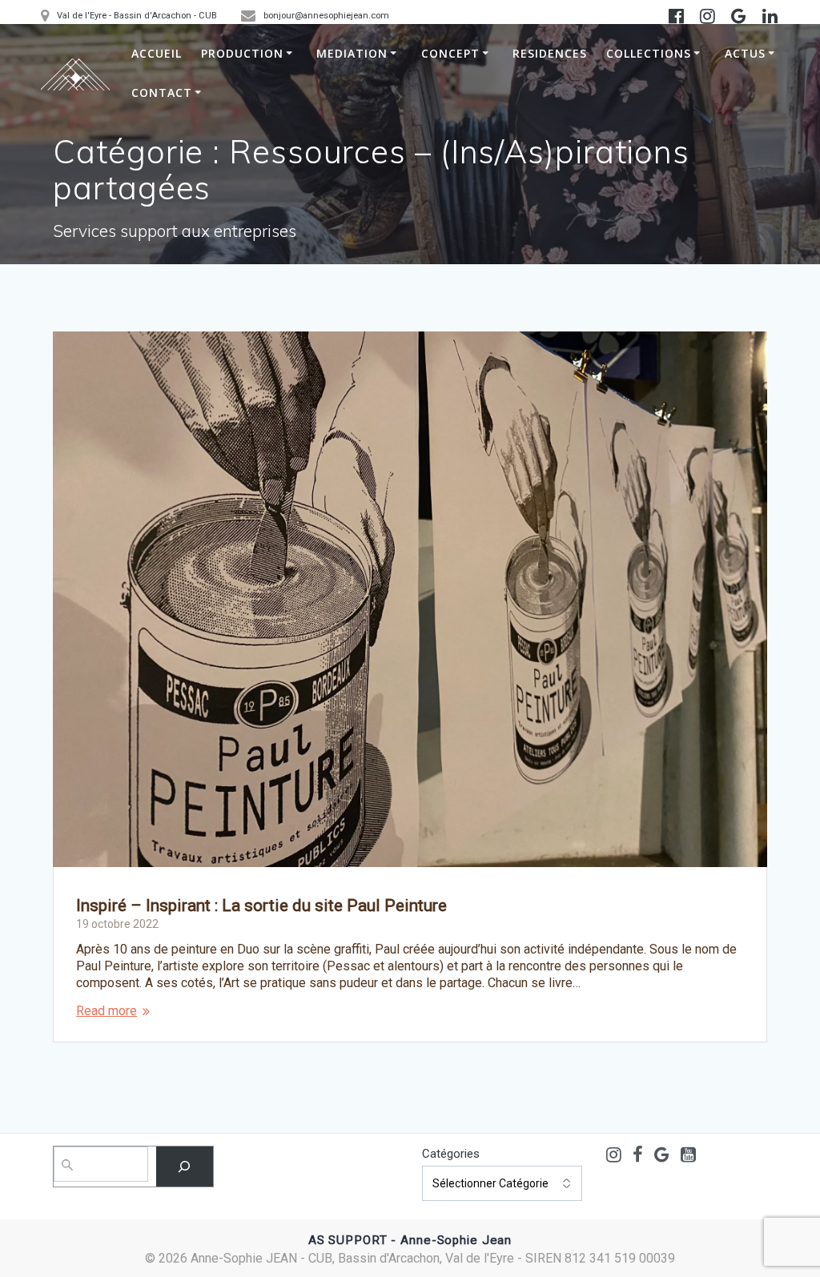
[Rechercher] (184, 1166)
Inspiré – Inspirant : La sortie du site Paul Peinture (261, 905)
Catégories (451, 1153)
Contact (161, 92)
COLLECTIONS (648, 53)
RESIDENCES (549, 53)
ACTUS (745, 53)
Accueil (156, 53)
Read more (106, 1010)
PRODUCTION (242, 53)
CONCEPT (450, 53)
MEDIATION (352, 53)
